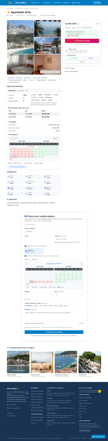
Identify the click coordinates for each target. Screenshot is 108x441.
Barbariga (49, 393)
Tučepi (64, 417)
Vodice (49, 410)
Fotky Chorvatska (35, 405)
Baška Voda (50, 415)
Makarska (66, 415)
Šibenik (65, 408)
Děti (59, 291)
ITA (41, 306)
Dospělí (27, 291)
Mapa (82, 62)
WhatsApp (74, 58)
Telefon (60, 236)
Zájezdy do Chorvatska (37, 391)
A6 (74, 27)
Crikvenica (53, 400)
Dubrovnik (53, 423)
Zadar (53, 410)
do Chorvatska (12, 404)
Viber (92, 58)
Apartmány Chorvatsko (37, 394)
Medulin (63, 393)
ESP (45, 306)
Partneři (10, 413)
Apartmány (47, 2)
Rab (59, 402)
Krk (57, 400)
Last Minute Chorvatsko (37, 407)
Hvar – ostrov (82, 406)
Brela (58, 415)
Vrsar (69, 395)
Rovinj (55, 395)
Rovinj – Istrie (82, 408)
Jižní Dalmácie (18, 8)
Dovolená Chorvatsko (36, 420)
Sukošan (70, 408)
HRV (61, 306)
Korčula (59, 423)
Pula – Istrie (82, 411)
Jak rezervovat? (85, 430)
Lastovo (64, 423)
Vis (68, 417)
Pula (48, 395)
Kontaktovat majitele (83, 41)
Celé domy (77, 2)
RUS (55, 306)
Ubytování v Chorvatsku (18, 393)
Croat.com (33, 423)
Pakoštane (57, 408)
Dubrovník (50, 420)
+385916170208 (71, 55)
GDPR (78, 438)
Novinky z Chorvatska (37, 410)
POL (65, 306)
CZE (26, 306)
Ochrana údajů (72, 438)
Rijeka (62, 402)
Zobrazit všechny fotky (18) (51, 72)
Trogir (60, 417)
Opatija (55, 402)
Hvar (62, 415)
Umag (65, 395)
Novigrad (68, 393)
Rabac (51, 395)
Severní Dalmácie (53, 405)
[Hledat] (99, 391)
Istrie (49, 391)
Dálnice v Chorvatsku (36, 399)
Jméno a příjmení (30, 228)
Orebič (68, 423)
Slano (48, 425)
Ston (52, 425)
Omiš (71, 415)
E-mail (27, 236)
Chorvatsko (10, 8)
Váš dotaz (31, 309)
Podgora (26, 8)
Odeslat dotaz (99, 436)
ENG (31, 306)
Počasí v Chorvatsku (36, 402)
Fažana (55, 393)
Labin (59, 393)
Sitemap (84, 438)
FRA (50, 306)
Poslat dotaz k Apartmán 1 (18, 166)
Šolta (56, 417)
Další (55, 138)
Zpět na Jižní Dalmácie (71, 71)
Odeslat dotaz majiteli (55, 332)
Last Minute (57, 2)
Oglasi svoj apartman (13, 408)
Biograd (49, 408)
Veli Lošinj (67, 402)
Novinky (67, 2)
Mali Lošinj (61, 400)
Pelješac (73, 423)
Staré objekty (11, 415)
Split (53, 417)
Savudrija (60, 395)
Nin (52, 408)
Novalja (67, 400)
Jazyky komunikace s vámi (36, 303)
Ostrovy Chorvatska (36, 396)
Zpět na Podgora (70, 68)
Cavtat (48, 423)
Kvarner (50, 398)
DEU (36, 306)
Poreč (73, 393)
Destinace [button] (36, 2)
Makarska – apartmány (85, 403)
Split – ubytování (83, 400)
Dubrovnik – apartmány (85, 397)
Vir (74, 408)
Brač (55, 415)
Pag (62, 408)
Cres (48, 400)
